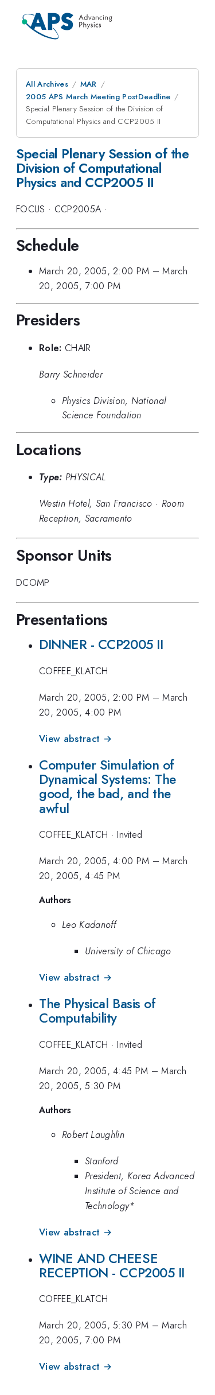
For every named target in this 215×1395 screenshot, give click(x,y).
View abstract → (75, 738)
